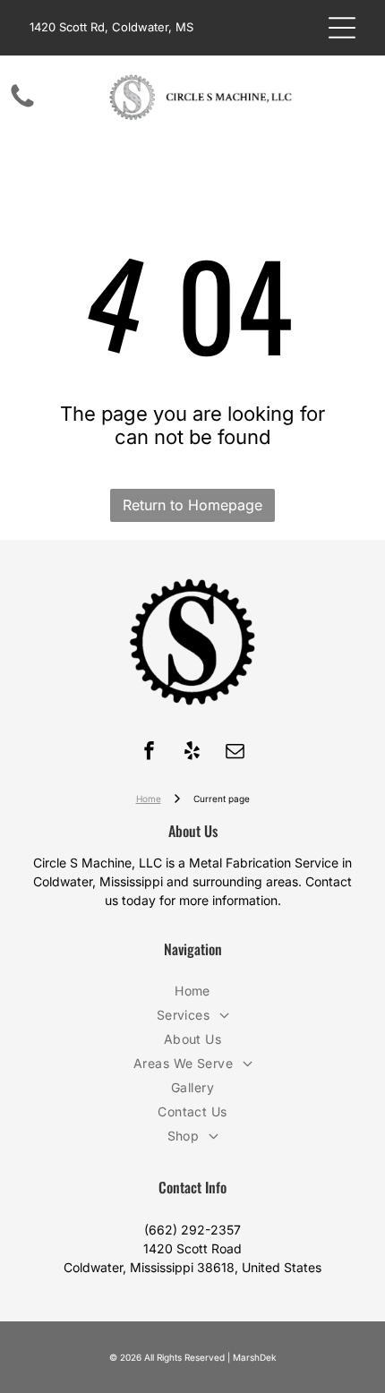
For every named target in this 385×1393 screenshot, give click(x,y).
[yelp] (192, 753)
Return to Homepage (192, 505)
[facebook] (149, 753)
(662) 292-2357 (192, 1229)
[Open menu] (342, 27)
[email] (235, 753)
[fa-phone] (22, 106)
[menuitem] (192, 991)
